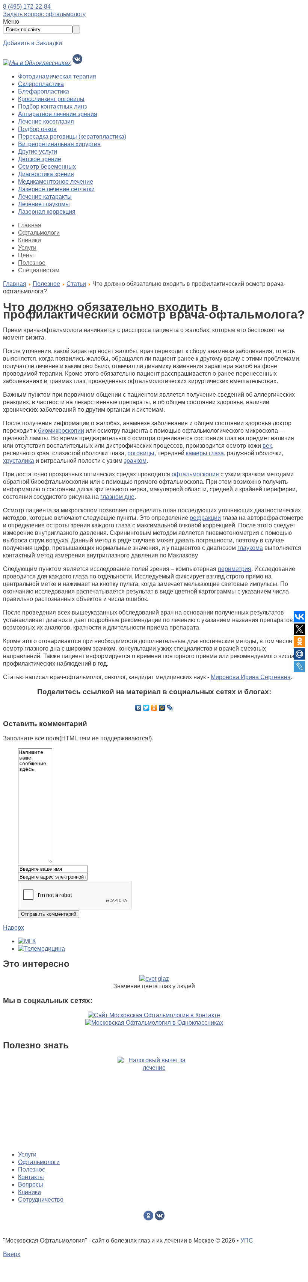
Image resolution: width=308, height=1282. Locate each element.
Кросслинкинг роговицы (51, 99)
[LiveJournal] (170, 708)
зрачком (135, 461)
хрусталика (18, 461)
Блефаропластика (43, 91)
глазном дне (117, 497)
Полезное (31, 263)
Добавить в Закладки (32, 43)
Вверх (11, 1254)
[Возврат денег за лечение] (154, 1101)
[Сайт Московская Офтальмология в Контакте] (154, 1015)
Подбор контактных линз (52, 106)
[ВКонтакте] (138, 708)
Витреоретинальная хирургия (59, 144)
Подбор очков (37, 129)
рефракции (205, 518)
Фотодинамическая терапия (57, 76)
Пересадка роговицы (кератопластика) (72, 136)
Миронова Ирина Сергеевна (251, 677)
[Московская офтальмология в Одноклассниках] (37, 63)
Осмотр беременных (47, 166)
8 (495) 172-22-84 (27, 6)
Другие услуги (37, 151)
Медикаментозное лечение (55, 181)
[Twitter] (146, 708)
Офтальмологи (39, 233)
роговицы (140, 453)
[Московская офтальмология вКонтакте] (77, 63)
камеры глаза (205, 453)
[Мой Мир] (162, 708)
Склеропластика (41, 84)
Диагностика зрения (46, 174)
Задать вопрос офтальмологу (44, 14)
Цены (26, 255)
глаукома (250, 548)
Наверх (13, 927)
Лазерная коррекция (46, 211)
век (267, 445)
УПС (246, 1240)
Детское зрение (39, 159)
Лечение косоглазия (46, 121)
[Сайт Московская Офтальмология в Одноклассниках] (154, 1022)
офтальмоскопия (195, 474)
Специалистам (38, 270)
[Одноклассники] (154, 708)
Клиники (29, 240)
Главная (29, 225)
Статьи (76, 284)
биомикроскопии (61, 430)
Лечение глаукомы (44, 204)
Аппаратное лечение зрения (57, 114)
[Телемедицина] (41, 948)
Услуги (27, 248)
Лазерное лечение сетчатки (56, 189)
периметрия (234, 569)
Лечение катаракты (45, 196)
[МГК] (27, 941)
